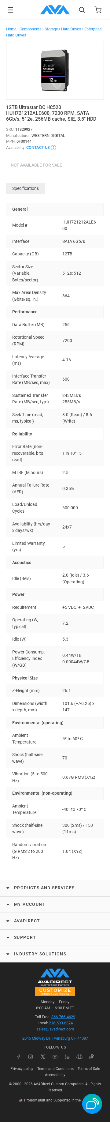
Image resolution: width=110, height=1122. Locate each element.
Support (25, 937)
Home (11, 29)
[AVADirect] (55, 9)
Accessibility (55, 1075)
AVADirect (27, 920)
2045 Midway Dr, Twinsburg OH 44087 (55, 1038)
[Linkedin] (67, 1057)
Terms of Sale (89, 1069)
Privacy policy (21, 1069)
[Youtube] (55, 1057)
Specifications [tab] (25, 188)
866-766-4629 (63, 1017)
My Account (30, 904)
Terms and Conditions (55, 1069)
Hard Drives (71, 29)
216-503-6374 (61, 1023)
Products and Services (44, 887)
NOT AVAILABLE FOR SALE (36, 165)
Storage (51, 29)
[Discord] (79, 1057)
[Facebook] (18, 1057)
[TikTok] (92, 1057)
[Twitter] (43, 1057)
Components (31, 29)
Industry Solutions (40, 953)
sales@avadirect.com (55, 1029)
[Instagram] (30, 1057)
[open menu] (10, 10)
